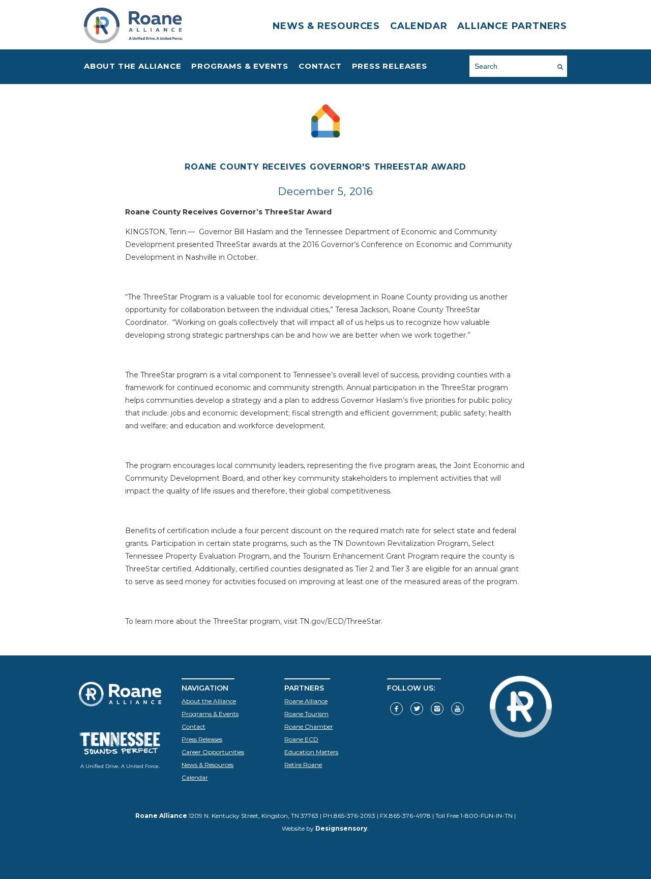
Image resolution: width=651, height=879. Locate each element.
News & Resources (326, 26)
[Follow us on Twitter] (416, 708)
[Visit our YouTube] (457, 708)
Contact (320, 66)
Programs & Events (239, 66)
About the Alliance (132, 66)
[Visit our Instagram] (437, 708)
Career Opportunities (144, 100)
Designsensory (341, 828)
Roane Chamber (308, 726)
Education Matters (311, 752)
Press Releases (389, 66)
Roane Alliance (306, 701)
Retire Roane (303, 764)
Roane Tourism (306, 714)
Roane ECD (301, 739)
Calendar (418, 26)
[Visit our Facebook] (396, 708)
